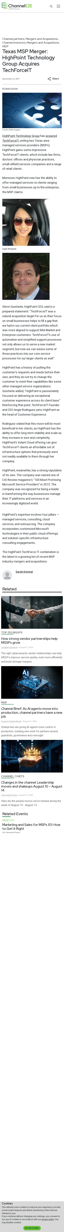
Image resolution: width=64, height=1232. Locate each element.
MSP (5, 46)
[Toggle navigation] (58, 6)
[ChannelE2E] (17, 6)
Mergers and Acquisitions (41, 39)
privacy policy (48, 1219)
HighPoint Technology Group (21, 136)
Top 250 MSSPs (11, 632)
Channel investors (14, 42)
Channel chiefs (12, 776)
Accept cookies (32, 1228)
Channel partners (13, 39)
